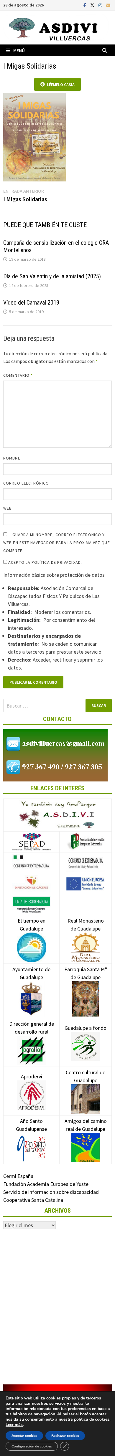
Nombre (11, 458)
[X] (93, 4)
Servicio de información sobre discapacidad (51, 1192)
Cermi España (18, 1176)
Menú (19, 50)
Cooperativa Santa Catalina (33, 1199)
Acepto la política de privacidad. (44, 562)
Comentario (18, 375)
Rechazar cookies (65, 1435)
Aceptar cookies (24, 1435)
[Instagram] (101, 4)
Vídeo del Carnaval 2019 (31, 302)
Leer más (14, 1424)
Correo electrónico (26, 483)
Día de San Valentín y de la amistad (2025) (52, 276)
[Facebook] (85, 4)
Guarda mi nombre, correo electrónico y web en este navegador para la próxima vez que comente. (56, 542)
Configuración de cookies (32, 1446)
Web (7, 508)
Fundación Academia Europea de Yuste (45, 1184)
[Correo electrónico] (108, 4)
